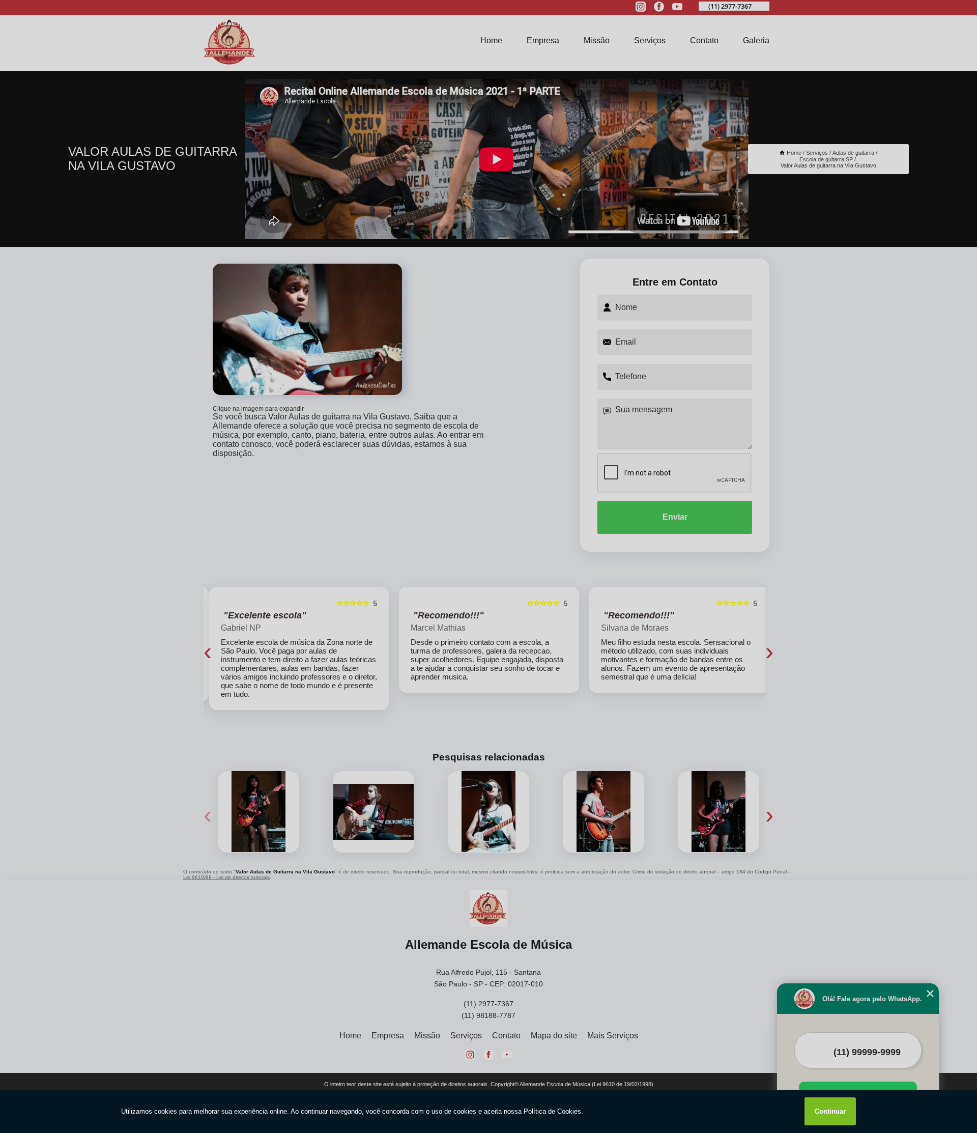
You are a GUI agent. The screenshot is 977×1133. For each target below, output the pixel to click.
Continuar (830, 1111)
